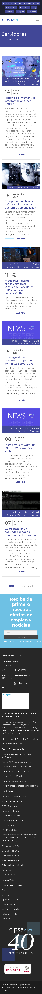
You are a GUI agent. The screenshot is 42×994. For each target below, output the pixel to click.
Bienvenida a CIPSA (11, 846)
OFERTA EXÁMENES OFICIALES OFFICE (21, 739)
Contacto (32, 12)
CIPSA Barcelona (10, 806)
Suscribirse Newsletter (12, 816)
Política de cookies (11, 860)
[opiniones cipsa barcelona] (15, 701)
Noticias (25, 78)
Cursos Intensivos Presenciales (16, 767)
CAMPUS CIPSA (9, 830)
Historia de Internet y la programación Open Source (20, 101)
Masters (5, 895)
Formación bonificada (12, 776)
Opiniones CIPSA (10, 900)
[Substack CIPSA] (4, 688)
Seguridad (12, 267)
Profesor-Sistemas (22, 264)
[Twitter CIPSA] (9, 683)
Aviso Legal (7, 870)
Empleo (20, 12)
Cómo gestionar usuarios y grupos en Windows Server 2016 (19, 360)
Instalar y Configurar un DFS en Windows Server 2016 (20, 448)
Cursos (5, 890)
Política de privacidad (12, 865)
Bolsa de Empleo (10, 914)
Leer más (20, 155)
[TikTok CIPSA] (32, 683)
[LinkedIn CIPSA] (21, 684)
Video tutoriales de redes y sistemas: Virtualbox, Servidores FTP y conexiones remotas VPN (19, 287)
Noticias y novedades (12, 909)
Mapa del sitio (8, 875)
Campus (9, 12)
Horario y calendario (11, 811)
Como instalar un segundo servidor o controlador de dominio (20, 532)
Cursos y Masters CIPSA (13, 820)
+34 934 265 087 (9, 666)
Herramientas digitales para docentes (20, 786)
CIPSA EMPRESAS (10, 825)
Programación (23, 81)
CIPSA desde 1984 (10, 851)
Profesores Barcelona (12, 801)
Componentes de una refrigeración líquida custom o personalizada (20, 204)
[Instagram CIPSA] (27, 684)
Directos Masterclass (12, 744)
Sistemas (34, 84)
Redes (35, 81)
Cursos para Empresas (12, 885)
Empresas (24, 8)
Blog (34, 8)
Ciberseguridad (20, 512)
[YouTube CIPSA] (15, 684)
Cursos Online (8, 904)
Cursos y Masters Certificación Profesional (21, 3)
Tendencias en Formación (14, 797)
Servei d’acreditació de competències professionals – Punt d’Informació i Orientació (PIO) (20, 838)
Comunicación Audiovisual (15, 781)
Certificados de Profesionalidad (17, 771)
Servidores (23, 84)
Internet (16, 78)
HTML (7, 78)
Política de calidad (10, 855)
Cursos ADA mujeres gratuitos (16, 762)
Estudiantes (11, 8)
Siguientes (26, 586)
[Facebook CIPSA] (4, 684)
